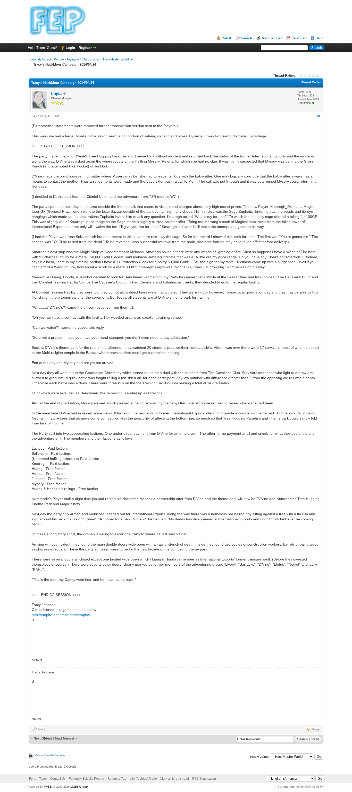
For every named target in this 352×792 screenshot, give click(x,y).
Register (85, 48)
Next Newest (64, 738)
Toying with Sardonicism (83, 59)
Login (70, 48)
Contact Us (57, 778)
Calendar (298, 38)
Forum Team (38, 778)
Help (319, 38)
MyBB (48, 786)
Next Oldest (42, 738)
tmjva (56, 93)
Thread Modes (311, 82)
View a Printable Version (50, 755)
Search (246, 38)
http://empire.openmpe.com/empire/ (61, 615)
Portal (226, 38)
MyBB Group (79, 786)
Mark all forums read (174, 778)
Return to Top (116, 778)
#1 (318, 116)
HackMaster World (116, 59)
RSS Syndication (204, 778)
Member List (272, 38)
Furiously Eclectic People (46, 59)
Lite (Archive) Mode (143, 778)
